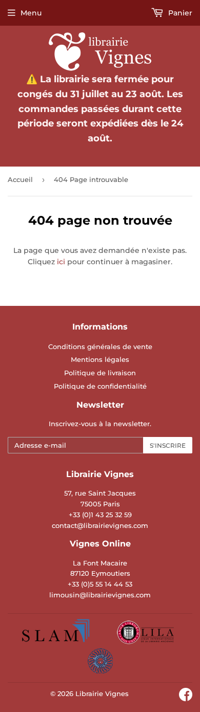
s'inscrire (168, 445)
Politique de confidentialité (100, 386)
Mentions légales (100, 359)
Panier (179, 12)
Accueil (20, 179)
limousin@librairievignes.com (100, 595)
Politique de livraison (100, 373)
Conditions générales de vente (100, 346)
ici (61, 261)
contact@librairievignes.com (100, 525)
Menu (31, 12)
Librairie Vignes (102, 693)
